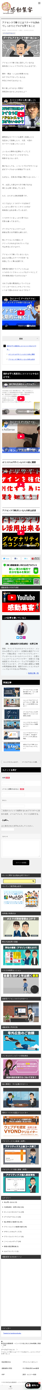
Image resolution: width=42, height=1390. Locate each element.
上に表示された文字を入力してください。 (18, 826)
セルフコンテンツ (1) (11, 1251)
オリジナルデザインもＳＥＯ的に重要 (21, 354)
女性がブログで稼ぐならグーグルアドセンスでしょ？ (30, 746)
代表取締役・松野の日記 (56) (14, 1207)
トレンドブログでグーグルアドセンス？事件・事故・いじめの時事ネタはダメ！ (30, 703)
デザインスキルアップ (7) (13, 1232)
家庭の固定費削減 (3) (11, 1246)
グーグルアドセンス (9, 33)
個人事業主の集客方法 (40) (13, 1222)
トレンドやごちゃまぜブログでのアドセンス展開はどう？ (30, 724)
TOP (21, 1344)
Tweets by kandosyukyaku (12, 1333)
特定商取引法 (6, 1362)
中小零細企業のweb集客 (31, 1368)
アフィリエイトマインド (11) (14, 1236)
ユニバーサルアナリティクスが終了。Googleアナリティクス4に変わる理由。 (30, 735)
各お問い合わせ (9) (10, 1202)
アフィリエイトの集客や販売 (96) (15, 1227)
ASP (3, 1374)
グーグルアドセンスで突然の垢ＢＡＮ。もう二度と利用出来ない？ (30, 691)
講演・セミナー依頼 (29, 1374)
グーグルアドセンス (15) (12, 1217)
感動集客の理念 (7, 1368)
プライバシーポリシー (30, 1362)
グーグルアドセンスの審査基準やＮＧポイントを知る (31, 762)
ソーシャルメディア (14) (12, 1241)
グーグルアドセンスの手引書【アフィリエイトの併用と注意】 (30, 714)
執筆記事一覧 (33, 673)
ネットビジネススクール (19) (14, 1212)
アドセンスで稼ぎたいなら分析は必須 (21, 359)
